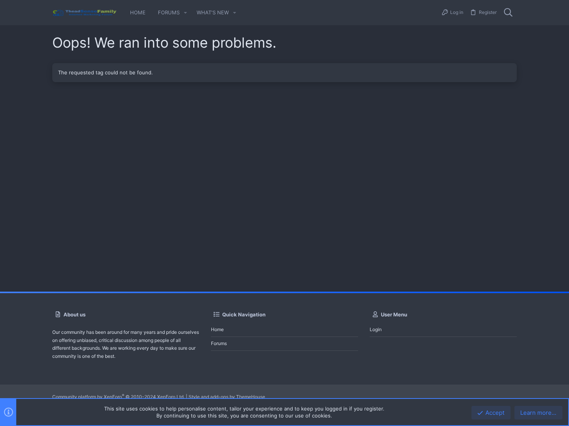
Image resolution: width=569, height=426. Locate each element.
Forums (219, 343)
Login (376, 329)
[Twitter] (512, 397)
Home (217, 329)
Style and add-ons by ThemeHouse (227, 397)
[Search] (508, 13)
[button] (185, 12)
